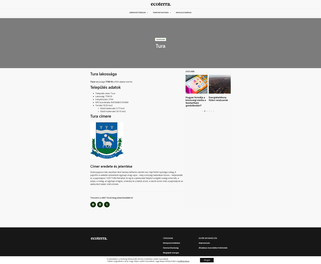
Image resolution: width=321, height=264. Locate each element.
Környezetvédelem (138, 13)
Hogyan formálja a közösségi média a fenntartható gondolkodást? (196, 101)
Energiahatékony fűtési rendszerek (218, 99)
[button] (93, 204)
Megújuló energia (183, 13)
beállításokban (183, 261)
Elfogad (207, 260)
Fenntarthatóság (161, 13)
